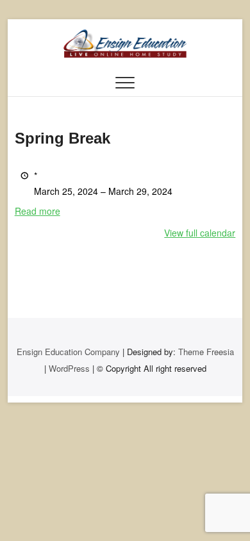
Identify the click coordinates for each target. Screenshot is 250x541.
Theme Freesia (206, 351)
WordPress (69, 368)
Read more (37, 210)
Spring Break (62, 138)
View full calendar (199, 232)
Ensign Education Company (68, 351)
